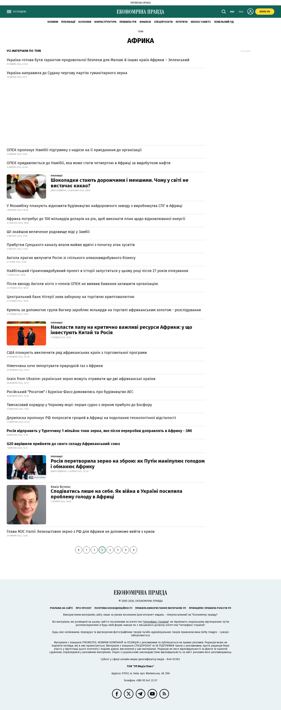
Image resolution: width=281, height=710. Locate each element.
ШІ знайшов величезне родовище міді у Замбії (48, 231)
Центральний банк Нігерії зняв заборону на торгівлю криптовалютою (70, 296)
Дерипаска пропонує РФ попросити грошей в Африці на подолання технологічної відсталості (91, 417)
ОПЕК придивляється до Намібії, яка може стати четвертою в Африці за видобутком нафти (89, 163)
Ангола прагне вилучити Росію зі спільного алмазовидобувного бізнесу (71, 257)
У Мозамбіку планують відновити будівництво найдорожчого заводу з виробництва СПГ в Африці (94, 205)
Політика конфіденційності (113, 608)
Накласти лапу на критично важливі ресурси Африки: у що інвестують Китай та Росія (121, 330)
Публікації (68, 22)
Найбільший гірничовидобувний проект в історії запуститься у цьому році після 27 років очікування (97, 270)
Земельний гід (224, 22)
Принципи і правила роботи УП (210, 608)
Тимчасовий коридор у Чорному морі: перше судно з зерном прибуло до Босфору (79, 404)
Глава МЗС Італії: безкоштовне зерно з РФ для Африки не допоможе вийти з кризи (81, 531)
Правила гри (127, 22)
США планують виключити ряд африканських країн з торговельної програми (77, 352)
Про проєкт (84, 608)
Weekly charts (201, 22)
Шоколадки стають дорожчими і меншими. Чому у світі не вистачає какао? (119, 183)
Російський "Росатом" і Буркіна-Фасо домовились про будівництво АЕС (70, 391)
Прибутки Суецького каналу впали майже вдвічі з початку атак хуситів (71, 244)
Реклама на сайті (61, 608)
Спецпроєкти (163, 22)
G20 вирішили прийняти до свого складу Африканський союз (63, 443)
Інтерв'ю (182, 22)
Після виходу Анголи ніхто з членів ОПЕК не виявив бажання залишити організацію (82, 283)
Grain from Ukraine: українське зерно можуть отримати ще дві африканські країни (81, 378)
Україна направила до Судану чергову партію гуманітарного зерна (67, 73)
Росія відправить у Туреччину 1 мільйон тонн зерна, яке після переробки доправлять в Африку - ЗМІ (99, 430)
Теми (140, 31)
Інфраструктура (105, 22)
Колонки (84, 22)
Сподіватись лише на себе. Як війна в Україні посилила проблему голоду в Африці (116, 494)
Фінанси (145, 22)
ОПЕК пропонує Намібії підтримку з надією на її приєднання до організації (74, 150)
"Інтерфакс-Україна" (156, 621)
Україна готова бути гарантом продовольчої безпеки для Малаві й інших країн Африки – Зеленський (98, 60)
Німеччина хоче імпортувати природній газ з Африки (55, 365)
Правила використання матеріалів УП (160, 608)
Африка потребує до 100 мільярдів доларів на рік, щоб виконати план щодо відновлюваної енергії (96, 218)
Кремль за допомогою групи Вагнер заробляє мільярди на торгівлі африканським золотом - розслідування (104, 310)
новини (52, 22)
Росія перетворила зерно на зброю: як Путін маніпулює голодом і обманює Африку (128, 464)
